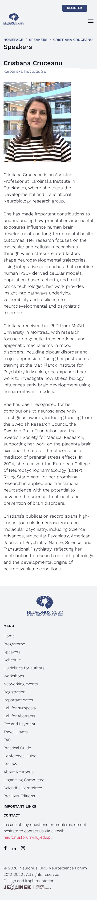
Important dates (18, 700)
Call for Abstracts (19, 716)
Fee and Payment (19, 724)
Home (9, 636)
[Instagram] (23, 848)
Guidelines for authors (24, 668)
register (74, 8)
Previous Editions (19, 795)
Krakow (10, 763)
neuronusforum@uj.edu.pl (28, 837)
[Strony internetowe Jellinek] (27, 887)
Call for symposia (20, 708)
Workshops (14, 676)
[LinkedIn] (14, 848)
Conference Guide (20, 755)
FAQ (7, 739)
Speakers (38, 40)
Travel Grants (16, 732)
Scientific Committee (23, 787)
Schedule (12, 660)
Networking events (21, 684)
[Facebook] (6, 848)
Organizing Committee (24, 779)
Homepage (13, 40)
